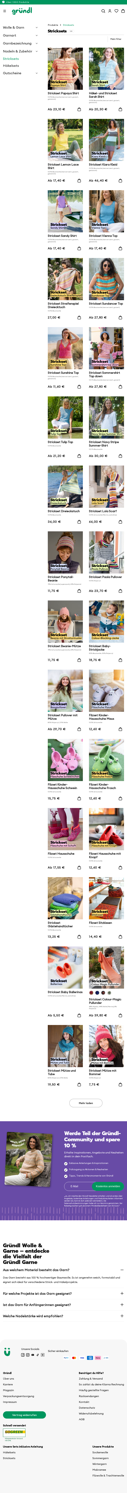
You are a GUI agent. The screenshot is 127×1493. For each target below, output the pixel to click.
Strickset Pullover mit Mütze (63, 717)
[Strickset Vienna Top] (106, 211)
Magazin (8, 1390)
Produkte (53, 25)
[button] (4, 11)
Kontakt (84, 1402)
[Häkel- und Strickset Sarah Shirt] (106, 69)
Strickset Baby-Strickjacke (100, 647)
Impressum (10, 1402)
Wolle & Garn (13, 27)
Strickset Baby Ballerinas (65, 992)
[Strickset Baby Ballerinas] (65, 967)
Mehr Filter (115, 39)
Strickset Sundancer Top (106, 303)
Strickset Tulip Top (60, 442)
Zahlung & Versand (91, 1378)
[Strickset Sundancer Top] (106, 279)
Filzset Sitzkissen (100, 923)
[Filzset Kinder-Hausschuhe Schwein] (65, 760)
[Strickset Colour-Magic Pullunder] (106, 967)
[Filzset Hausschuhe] (65, 829)
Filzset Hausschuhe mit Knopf (105, 855)
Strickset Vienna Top (103, 236)
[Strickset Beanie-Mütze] (65, 621)
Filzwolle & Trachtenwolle (108, 1475)
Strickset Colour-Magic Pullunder (105, 1001)
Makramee (99, 1469)
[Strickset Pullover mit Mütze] (65, 691)
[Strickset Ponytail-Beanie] (65, 552)
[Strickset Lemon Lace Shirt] (65, 140)
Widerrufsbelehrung (91, 1413)
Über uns (8, 1378)
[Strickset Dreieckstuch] (65, 487)
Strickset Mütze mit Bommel (102, 1072)
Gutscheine (12, 73)
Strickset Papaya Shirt (63, 93)
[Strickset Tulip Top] (65, 417)
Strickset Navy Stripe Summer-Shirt (104, 443)
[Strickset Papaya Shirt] (65, 69)
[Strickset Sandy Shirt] (65, 211)
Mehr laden (86, 1103)
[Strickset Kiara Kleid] (106, 140)
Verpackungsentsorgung (18, 1396)
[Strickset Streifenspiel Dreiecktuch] (65, 279)
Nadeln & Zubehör (17, 51)
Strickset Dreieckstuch (64, 511)
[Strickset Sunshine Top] (65, 348)
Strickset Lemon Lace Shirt (63, 166)
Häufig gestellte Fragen (94, 1390)
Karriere (8, 1384)
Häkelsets (11, 66)
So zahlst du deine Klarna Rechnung (101, 1384)
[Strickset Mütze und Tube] (65, 1046)
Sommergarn (100, 1458)
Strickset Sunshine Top (63, 373)
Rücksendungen (89, 1396)
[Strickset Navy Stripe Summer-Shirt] (106, 417)
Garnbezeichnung (17, 43)
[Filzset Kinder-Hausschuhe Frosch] (106, 760)
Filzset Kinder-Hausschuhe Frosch (102, 786)
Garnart (9, 35)
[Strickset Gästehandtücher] (65, 898)
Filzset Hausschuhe (61, 854)
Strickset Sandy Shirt (62, 236)
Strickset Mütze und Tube (62, 1072)
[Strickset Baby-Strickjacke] (106, 621)
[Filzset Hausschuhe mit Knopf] (106, 829)
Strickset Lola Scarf (103, 511)
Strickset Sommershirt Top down (104, 374)
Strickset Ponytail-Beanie (61, 578)
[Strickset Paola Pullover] (106, 552)
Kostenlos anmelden (108, 1186)
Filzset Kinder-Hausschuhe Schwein (62, 786)
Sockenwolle (100, 1452)
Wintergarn (99, 1464)
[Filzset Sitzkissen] (106, 898)
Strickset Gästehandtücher (60, 924)
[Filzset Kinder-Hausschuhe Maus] (106, 691)
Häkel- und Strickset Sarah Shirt (103, 95)
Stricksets (11, 59)
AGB (82, 1419)
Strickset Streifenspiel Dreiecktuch (63, 305)
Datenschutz (87, 1407)
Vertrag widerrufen (24, 1415)
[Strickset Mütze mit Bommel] (106, 1046)
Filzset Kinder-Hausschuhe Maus (101, 717)
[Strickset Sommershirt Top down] (106, 348)
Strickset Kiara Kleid (103, 164)
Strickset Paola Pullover (105, 577)
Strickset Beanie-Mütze (64, 646)
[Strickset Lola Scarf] (106, 487)
